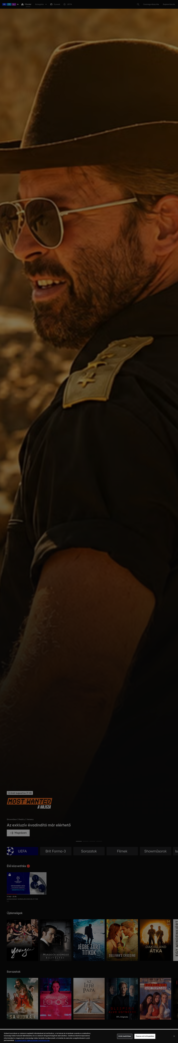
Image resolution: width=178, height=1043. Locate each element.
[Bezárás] (174, 1036)
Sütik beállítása (124, 1036)
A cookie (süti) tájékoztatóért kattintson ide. (32, 1040)
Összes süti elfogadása (145, 1036)
